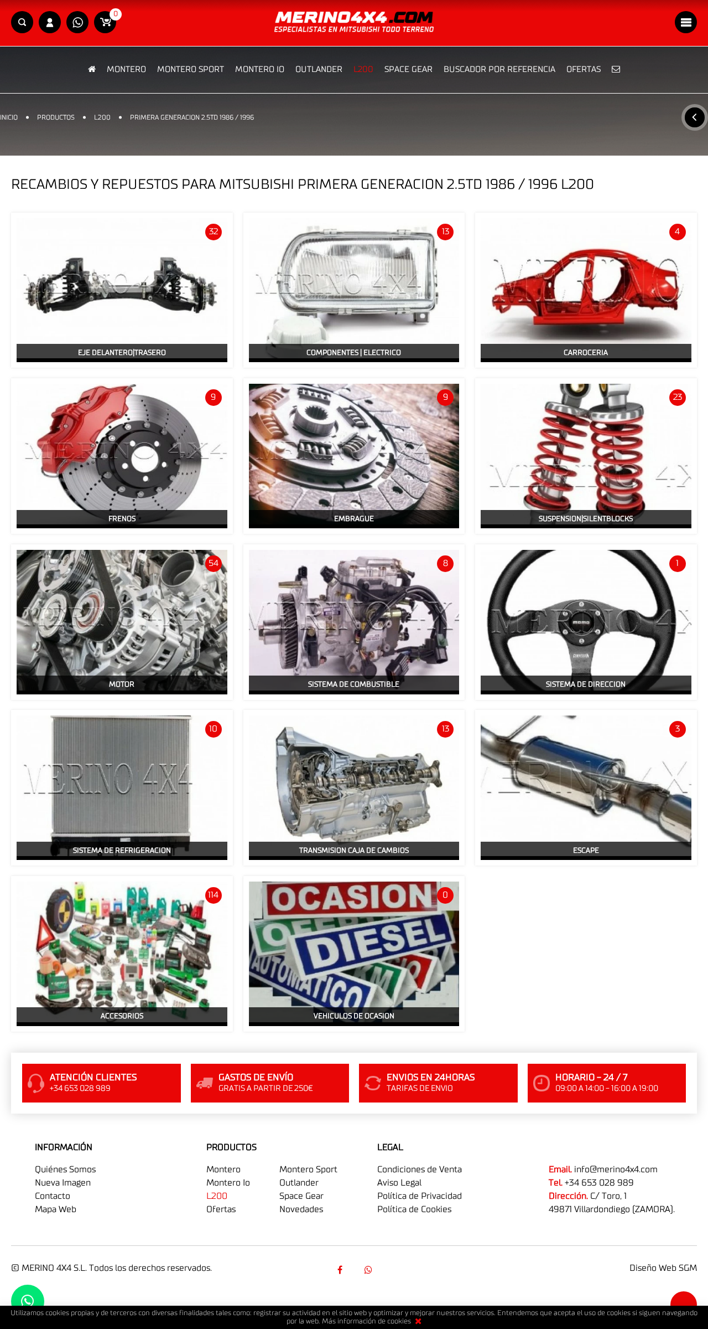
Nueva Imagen (63, 1182)
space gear (301, 1196)
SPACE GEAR (408, 69)
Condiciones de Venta (419, 1169)
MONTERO (126, 69)
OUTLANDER (318, 69)
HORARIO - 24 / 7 (591, 1077)
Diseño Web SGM (663, 1268)
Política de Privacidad (419, 1196)
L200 (363, 69)
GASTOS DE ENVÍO (255, 1077)
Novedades (301, 1209)
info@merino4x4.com (616, 1169)
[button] (22, 23)
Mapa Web (55, 1209)
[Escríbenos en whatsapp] (77, 23)
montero (223, 1169)
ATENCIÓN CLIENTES (93, 1077)
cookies (399, 1321)
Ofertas (583, 69)
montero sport (308, 1169)
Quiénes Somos (65, 1169)
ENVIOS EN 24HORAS (431, 1077)
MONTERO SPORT (190, 69)
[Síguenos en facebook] (339, 1269)
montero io (228, 1182)
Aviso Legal (399, 1182)
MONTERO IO (259, 69)
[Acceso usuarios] (50, 23)
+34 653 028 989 (599, 1182)
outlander (299, 1182)
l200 (216, 1196)
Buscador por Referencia (499, 69)
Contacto (52, 1196)
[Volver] (694, 117)
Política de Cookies (414, 1209)
